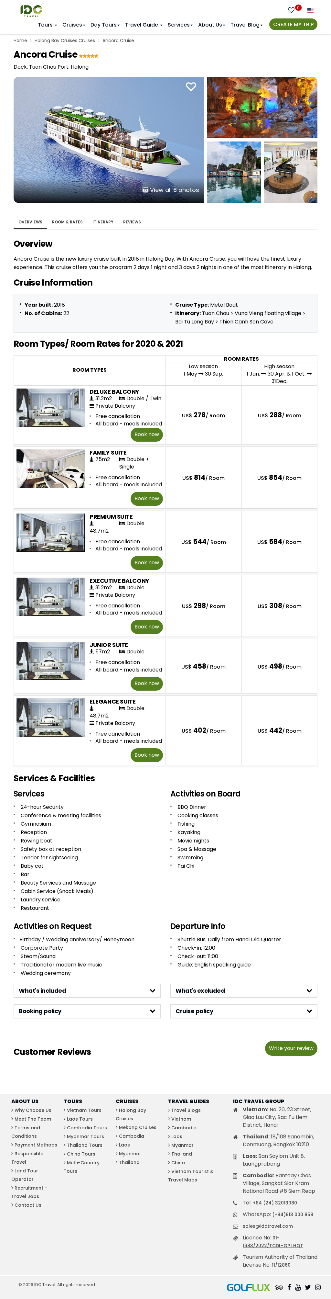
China (178, 1162)
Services (179, 24)
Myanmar (130, 1153)
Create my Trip (293, 24)
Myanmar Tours (85, 1136)
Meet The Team (33, 1119)
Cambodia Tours (87, 1127)
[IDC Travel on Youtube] (298, 1288)
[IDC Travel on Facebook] (289, 1288)
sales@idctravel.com (268, 1226)
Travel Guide (142, 24)
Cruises (72, 24)
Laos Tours (80, 1119)
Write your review (291, 1048)
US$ (203, 415)
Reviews (132, 222)
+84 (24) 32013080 (275, 1203)
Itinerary (102, 222)
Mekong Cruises (137, 1127)
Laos (124, 1145)
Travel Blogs (186, 1110)
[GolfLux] (249, 1288)
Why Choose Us (33, 1110)
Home (20, 40)
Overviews (30, 222)
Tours (46, 24)
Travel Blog (245, 24)
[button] (87, 991)
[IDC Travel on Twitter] (308, 1288)
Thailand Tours (84, 1145)
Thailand (129, 1162)
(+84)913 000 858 (292, 1214)
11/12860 (281, 1265)
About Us (210, 24)
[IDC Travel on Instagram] (318, 1288)
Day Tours (104, 24)
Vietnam (181, 1119)
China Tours (81, 1154)
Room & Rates (67, 222)
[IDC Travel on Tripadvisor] (279, 1288)
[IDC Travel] (31, 9)
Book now (146, 434)
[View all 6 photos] (109, 139)
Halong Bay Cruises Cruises (65, 40)
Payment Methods (36, 1145)
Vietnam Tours (84, 1110)
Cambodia (131, 1136)
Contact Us (28, 1205)
